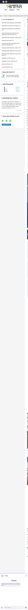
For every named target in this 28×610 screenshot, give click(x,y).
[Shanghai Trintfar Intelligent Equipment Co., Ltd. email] (3, 120)
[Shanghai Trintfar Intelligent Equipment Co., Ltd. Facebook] (3, 2)
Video (18, 9)
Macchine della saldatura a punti (16, 15)
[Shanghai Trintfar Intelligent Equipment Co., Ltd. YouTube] (6, 2)
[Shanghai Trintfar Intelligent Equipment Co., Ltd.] (14, 6)
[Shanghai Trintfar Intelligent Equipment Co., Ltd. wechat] (11, 120)
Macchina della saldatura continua (10, 37)
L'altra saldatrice (6, 67)
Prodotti (6, 15)
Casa (1, 15)
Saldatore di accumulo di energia (10, 25)
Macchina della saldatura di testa (10, 50)
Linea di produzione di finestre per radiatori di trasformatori (10, 33)
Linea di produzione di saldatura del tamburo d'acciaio (10, 44)
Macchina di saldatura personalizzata (11, 28)
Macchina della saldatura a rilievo (10, 48)
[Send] (26, 607)
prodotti (12, 9)
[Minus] (26, 576)
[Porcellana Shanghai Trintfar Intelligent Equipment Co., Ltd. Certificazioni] (6, 89)
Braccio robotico (6, 64)
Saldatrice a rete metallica (8, 61)
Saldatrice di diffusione (7, 58)
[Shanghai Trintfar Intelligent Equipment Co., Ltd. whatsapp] (7, 120)
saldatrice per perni (6, 40)
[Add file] (2, 607)
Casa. (5, 9)
